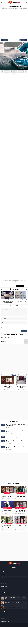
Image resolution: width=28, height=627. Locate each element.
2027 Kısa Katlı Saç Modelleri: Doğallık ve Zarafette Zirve (16, 425)
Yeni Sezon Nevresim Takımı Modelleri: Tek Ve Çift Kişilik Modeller (8, 301)
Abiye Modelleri (19, 508)
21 (23, 71)
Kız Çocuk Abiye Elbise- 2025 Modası (21, 511)
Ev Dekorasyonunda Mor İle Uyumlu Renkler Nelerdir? (21, 386)
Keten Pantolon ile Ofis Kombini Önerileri (16, 436)
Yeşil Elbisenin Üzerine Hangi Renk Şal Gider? (7, 527)
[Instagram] (14, 567)
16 (11, 71)
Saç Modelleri (10, 427)
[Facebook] (12, 567)
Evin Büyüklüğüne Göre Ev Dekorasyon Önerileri (21, 300)
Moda (23, 492)
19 (18, 71)
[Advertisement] (14, 24)
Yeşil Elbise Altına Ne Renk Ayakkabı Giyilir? (21, 496)
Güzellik (8, 433)
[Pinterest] (15, 567)
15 (9, 71)
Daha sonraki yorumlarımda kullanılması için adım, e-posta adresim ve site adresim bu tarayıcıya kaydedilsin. (14, 327)
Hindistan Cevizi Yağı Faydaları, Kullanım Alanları (8, 386)
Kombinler (19, 492)
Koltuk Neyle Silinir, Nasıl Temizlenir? (11, 8)
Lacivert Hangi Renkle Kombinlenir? (7, 511)
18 (16, 71)
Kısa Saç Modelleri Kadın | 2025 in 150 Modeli (7, 496)
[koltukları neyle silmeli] (14, 56)
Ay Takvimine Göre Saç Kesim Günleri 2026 (15, 441)
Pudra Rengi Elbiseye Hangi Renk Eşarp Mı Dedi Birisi (20, 527)
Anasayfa (2, 8)
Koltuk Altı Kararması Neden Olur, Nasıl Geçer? (15, 431)
